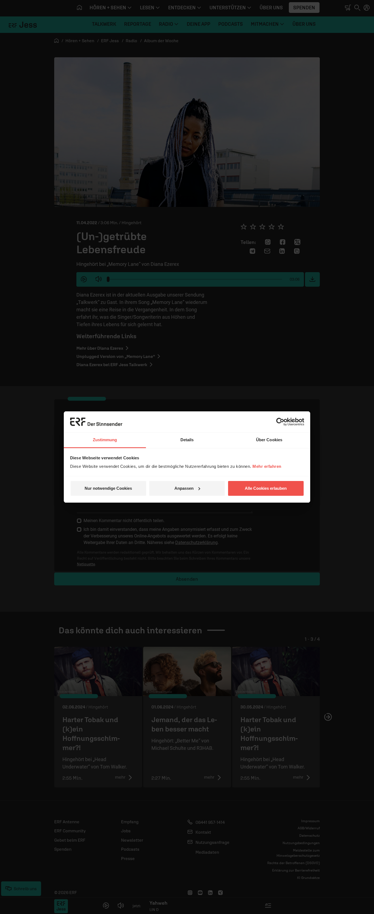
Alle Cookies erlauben (266, 488)
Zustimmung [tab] (105, 439)
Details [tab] (187, 439)
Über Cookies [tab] (269, 439)
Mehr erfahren (266, 466)
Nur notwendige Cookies (108, 488)
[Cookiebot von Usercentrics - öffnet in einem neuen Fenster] (280, 422)
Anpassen (184, 488)
